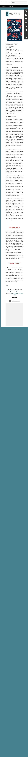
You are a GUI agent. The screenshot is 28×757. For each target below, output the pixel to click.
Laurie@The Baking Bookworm (14, 291)
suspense (17, 293)
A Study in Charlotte (14, 14)
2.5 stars (12, 293)
